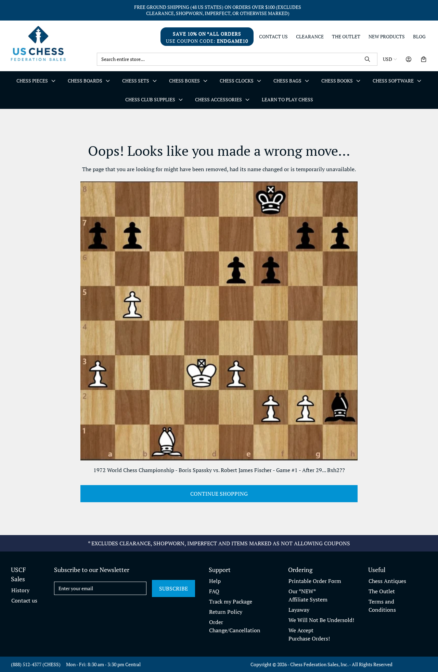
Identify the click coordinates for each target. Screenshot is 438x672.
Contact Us (273, 37)
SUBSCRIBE (173, 588)
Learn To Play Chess (287, 99)
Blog (419, 37)
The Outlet (346, 37)
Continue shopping (219, 493)
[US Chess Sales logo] (51, 43)
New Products (387, 37)
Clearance (310, 37)
